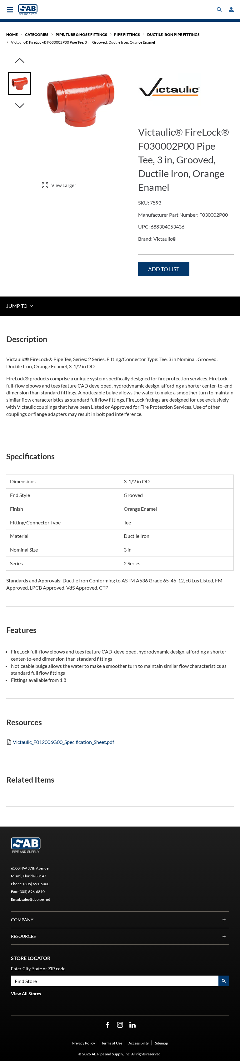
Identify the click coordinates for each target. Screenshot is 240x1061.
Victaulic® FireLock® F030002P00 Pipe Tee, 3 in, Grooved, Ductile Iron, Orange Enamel (83, 42)
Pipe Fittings (127, 34)
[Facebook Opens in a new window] (107, 1025)
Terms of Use (111, 1043)
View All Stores (26, 993)
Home (12, 34)
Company (22, 919)
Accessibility (138, 1043)
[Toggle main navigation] (10, 9)
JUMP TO (17, 306)
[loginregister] (231, 9)
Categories (36, 34)
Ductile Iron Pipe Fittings (173, 34)
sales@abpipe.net (36, 899)
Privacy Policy (83, 1043)
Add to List (163, 269)
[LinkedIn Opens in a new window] (132, 1025)
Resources (23, 936)
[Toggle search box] (219, 10)
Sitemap (161, 1043)
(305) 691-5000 (36, 883)
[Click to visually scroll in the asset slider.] (19, 61)
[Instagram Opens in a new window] (120, 1025)
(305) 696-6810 (31, 891)
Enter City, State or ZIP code (38, 968)
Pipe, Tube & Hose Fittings (81, 34)
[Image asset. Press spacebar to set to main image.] (19, 83)
